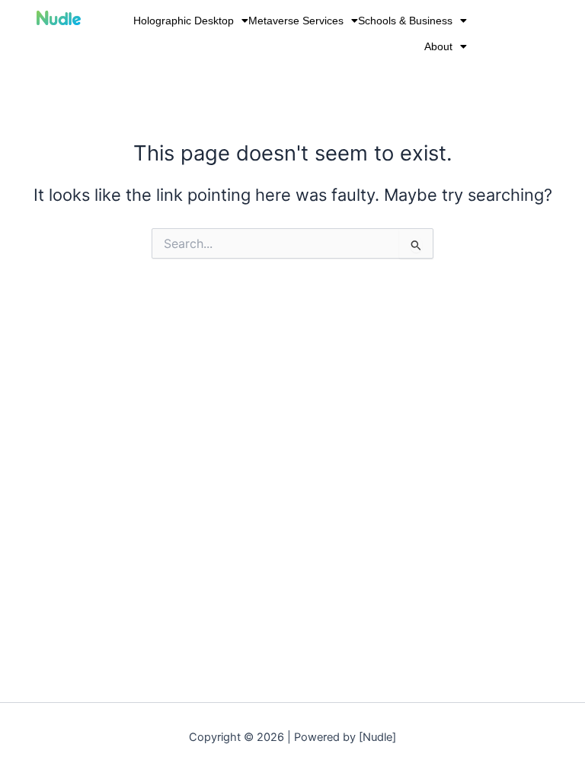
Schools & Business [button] (405, 20)
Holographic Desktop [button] (183, 20)
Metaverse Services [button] (296, 20)
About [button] (438, 46)
